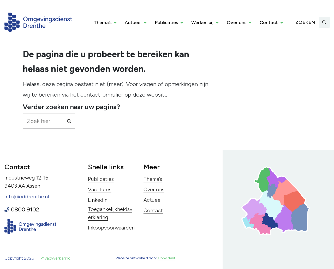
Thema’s (102, 22)
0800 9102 (25, 209)
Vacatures (99, 189)
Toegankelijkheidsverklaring (110, 213)
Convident (166, 258)
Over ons (236, 22)
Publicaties (166, 22)
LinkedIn (98, 200)
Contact (269, 22)
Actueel (133, 22)
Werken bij (202, 22)
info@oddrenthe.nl (26, 196)
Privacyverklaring (55, 258)
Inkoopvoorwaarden (111, 228)
